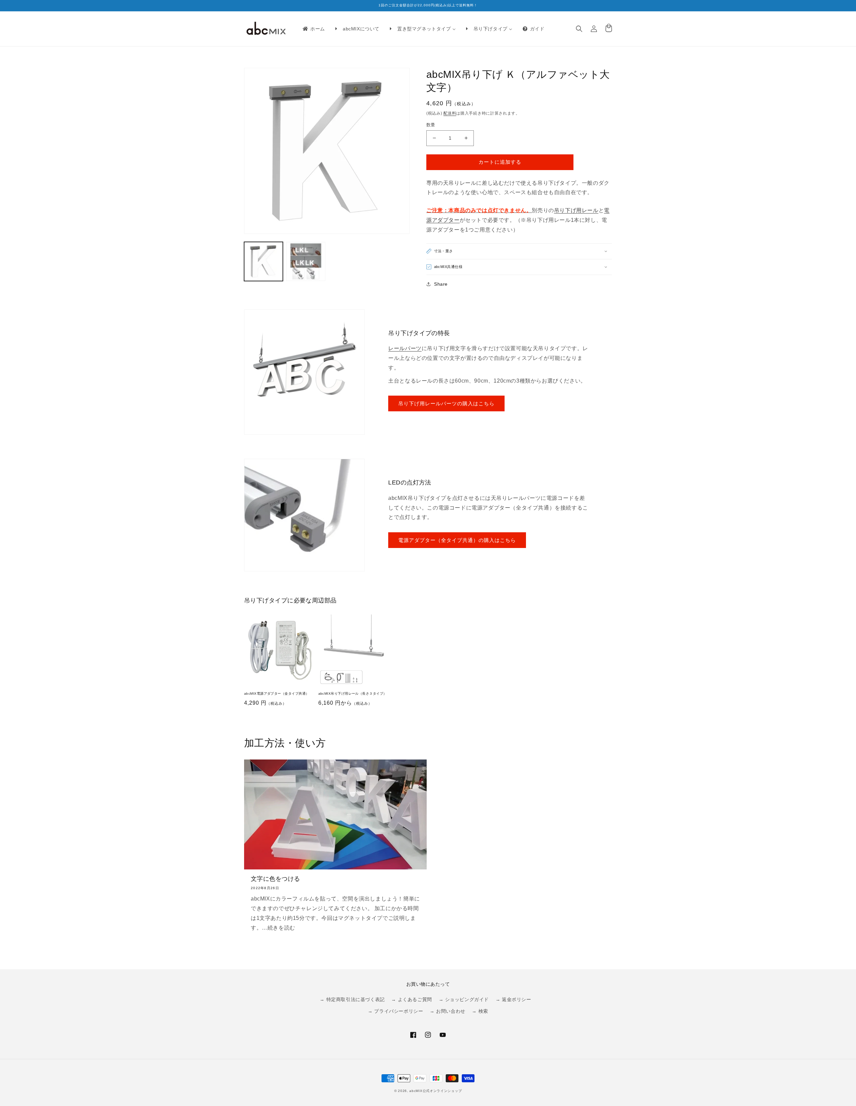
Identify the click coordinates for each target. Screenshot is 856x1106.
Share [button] (441, 284)
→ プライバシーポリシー (395, 1011)
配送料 (449, 113)
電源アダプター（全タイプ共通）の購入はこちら (457, 540)
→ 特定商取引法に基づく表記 (352, 999)
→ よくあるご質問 (411, 999)
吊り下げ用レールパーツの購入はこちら (446, 403)
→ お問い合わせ (447, 1011)
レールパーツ (405, 348)
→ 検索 (480, 1011)
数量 (430, 124)
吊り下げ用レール (576, 210)
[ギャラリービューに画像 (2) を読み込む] (305, 261)
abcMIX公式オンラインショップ (435, 1091)
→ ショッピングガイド (464, 999)
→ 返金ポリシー (513, 999)
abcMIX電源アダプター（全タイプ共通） (276, 693)
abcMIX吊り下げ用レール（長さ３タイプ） (352, 693)
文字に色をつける (275, 878)
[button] (579, 28)
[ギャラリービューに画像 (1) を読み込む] (263, 261)
